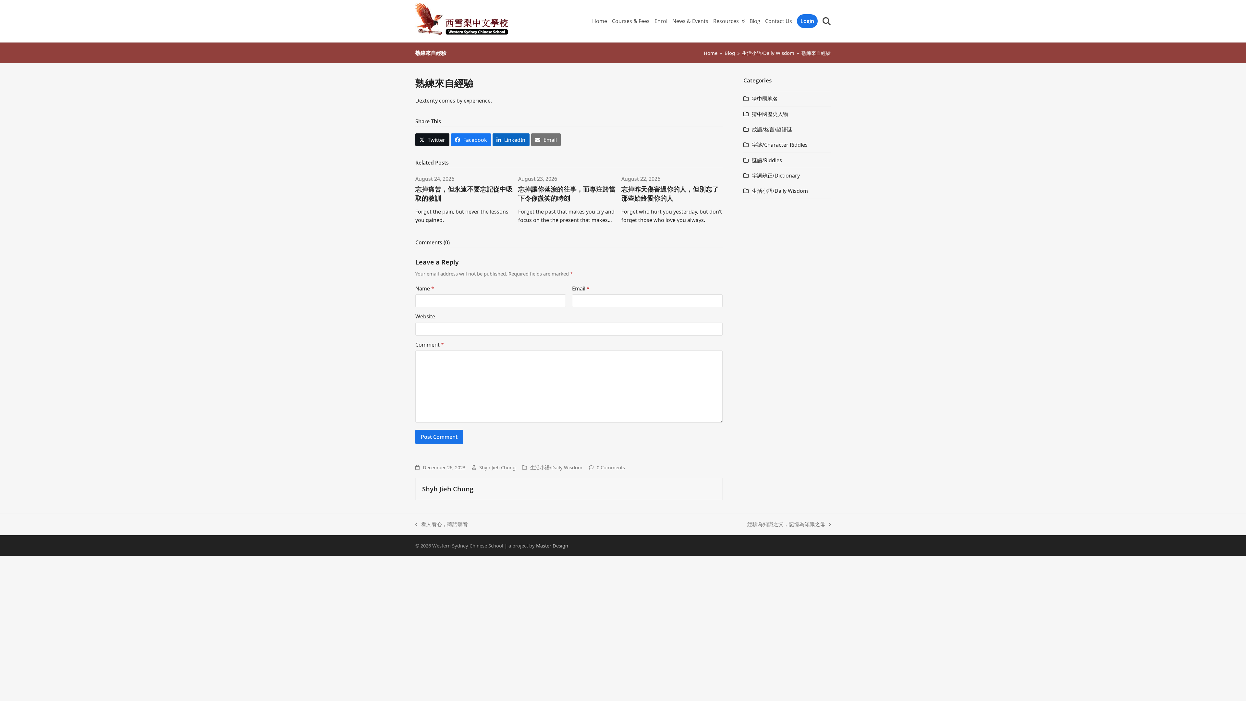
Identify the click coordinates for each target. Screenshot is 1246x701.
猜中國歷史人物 (770, 113)
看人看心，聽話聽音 (441, 524)
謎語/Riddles (767, 160)
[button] (827, 21)
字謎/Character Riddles (780, 144)
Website (425, 316)
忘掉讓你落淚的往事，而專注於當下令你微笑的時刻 (567, 193)
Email (581, 288)
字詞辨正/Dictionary (776, 175)
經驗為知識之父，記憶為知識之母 (786, 524)
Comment (429, 344)
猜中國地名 (765, 98)
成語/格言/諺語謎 (772, 129)
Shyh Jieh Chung (497, 467)
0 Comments (611, 467)
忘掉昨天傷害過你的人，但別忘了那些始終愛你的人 (670, 193)
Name (424, 288)
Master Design (552, 545)
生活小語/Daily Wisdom (556, 467)
